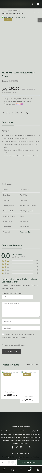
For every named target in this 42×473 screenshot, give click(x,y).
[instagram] (21, 447)
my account (15, 453)
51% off (8, 19)
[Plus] (12, 462)
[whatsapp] (29, 447)
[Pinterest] (12, 112)
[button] (32, 4)
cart (21, 453)
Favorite (26, 453)
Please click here (25, 232)
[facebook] (12, 447)
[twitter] (17, 447)
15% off (7, 374)
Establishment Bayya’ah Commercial (19, 457)
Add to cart (30, 462)
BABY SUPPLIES (14, 11)
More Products (32, 365)
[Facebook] (3, 112)
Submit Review (11, 351)
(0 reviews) (15, 92)
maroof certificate (34, 457)
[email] (25, 447)
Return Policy (5, 457)
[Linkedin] (21, 112)
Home (4, 11)
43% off (27, 374)
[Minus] (9, 462)
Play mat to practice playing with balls (17, 392)
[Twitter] (8, 112)
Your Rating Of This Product (12, 293)
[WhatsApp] (17, 112)
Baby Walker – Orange (32, 396)
